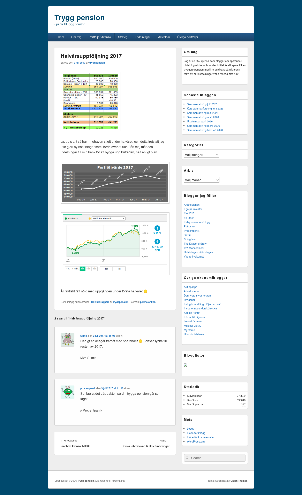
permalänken (148, 302)
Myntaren (189, 330)
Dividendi (189, 300)
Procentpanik (191, 231)
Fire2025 (189, 213)
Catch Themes (239, 480)
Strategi (123, 37)
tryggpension (97, 62)
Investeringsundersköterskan (201, 308)
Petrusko (189, 226)
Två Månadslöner (194, 248)
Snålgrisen (190, 239)
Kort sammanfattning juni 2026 (205, 108)
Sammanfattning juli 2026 (202, 104)
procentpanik (88, 388)
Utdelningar (142, 37)
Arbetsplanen (191, 204)
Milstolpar (164, 37)
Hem (61, 37)
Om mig (76, 37)
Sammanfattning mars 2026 (203, 126)
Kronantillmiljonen (194, 317)
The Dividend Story (195, 243)
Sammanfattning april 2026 (203, 117)
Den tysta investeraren (197, 295)
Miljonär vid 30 (192, 325)
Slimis (84, 336)
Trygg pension (79, 17)
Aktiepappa (190, 287)
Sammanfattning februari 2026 (205, 130)
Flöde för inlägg (196, 433)
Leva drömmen (193, 321)
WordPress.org (196, 441)
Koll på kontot (192, 313)
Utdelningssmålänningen (198, 252)
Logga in (192, 428)
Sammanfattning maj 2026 (202, 113)
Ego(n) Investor (193, 209)
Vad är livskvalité (194, 256)
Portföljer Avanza (100, 37)
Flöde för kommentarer (200, 437)
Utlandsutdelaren (194, 334)
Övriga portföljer (187, 37)
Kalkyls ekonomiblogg (197, 222)
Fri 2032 (189, 218)
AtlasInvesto (191, 291)
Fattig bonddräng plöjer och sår (202, 304)
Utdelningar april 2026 (200, 121)
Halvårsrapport (100, 302)
